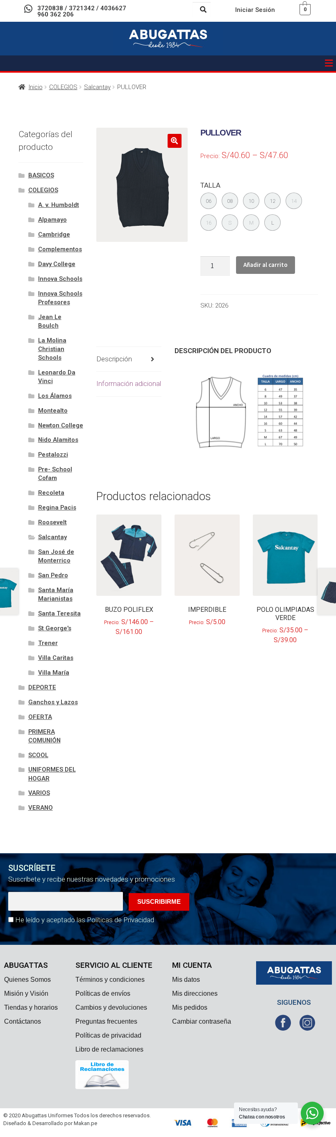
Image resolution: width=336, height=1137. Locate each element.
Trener (48, 643)
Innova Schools (60, 279)
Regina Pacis (57, 507)
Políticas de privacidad (108, 1035)
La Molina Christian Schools (52, 349)
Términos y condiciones (110, 979)
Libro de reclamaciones (109, 1049)
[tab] (128, 359)
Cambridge (54, 234)
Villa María (53, 672)
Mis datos (186, 979)
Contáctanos (22, 1021)
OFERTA (40, 717)
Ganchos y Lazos (53, 702)
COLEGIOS (63, 87)
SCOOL (38, 755)
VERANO (40, 807)
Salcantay (97, 87)
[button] (329, 63)
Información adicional (128, 383)
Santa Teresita (59, 613)
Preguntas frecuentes (106, 1021)
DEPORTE (42, 687)
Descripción (114, 359)
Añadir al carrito (265, 265)
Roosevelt (52, 522)
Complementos (60, 249)
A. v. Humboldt (58, 205)
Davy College (56, 264)
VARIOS (39, 793)
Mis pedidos (189, 1007)
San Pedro (53, 575)
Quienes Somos (27, 979)
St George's (54, 628)
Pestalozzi (53, 454)
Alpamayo (52, 219)
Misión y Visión (26, 993)
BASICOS (41, 175)
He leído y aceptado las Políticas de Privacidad (84, 920)
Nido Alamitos (58, 439)
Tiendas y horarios (31, 1007)
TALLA (210, 185)
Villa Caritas (55, 658)
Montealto (53, 410)
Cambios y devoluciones (111, 1007)
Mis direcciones (195, 993)
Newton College (60, 425)
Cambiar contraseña (201, 1021)
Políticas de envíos (102, 993)
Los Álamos (55, 396)
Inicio (36, 87)
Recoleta (51, 492)
